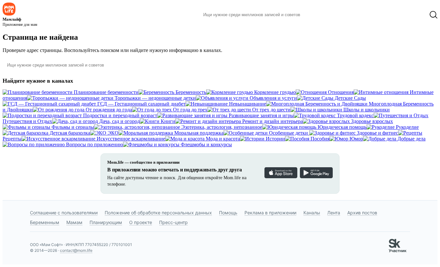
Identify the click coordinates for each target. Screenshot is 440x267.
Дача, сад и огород (119, 121)
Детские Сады (349, 98)
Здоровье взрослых (371, 121)
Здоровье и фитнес (377, 133)
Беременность (190, 92)
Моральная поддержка (198, 133)
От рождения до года (108, 109)
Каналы (311, 212)
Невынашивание (247, 104)
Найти (315, 14)
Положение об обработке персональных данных (158, 212)
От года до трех (189, 109)
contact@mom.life (76, 250)
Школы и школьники (366, 109)
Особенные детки (288, 133)
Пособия (319, 138)
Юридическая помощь (341, 127)
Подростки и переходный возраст (119, 115)
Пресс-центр (173, 222)
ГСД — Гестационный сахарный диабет (141, 104)
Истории (274, 138)
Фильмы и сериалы (72, 127)
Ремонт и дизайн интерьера (272, 121)
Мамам (74, 222)
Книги (167, 121)
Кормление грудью (274, 92)
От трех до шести (271, 109)
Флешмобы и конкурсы (205, 144)
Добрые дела (411, 138)
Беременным (44, 222)
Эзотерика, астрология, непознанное (221, 127)
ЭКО (112, 133)
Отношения (340, 92)
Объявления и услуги (272, 98)
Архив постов (362, 212)
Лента (333, 212)
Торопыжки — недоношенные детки (154, 98)
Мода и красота (222, 138)
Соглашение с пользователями (64, 212)
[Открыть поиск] (433, 15)
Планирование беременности (105, 92)
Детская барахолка (69, 133)
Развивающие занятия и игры (260, 115)
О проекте (140, 222)
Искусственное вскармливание (130, 138)
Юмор (355, 138)
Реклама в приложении (270, 212)
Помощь (228, 212)
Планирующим (106, 222)
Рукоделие (407, 127)
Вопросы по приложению (94, 144)
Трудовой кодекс (355, 115)
